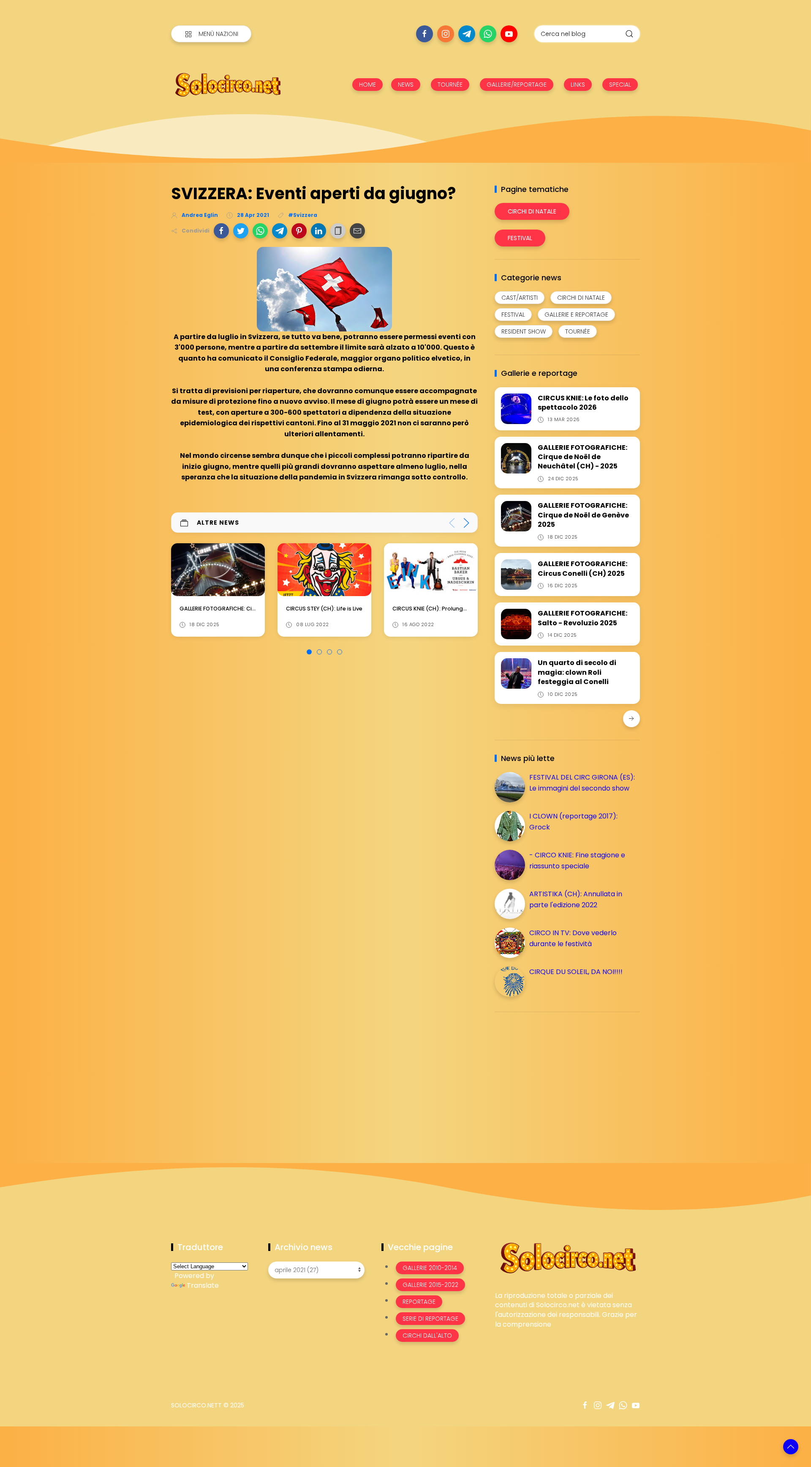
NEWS (406, 84)
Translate (203, 1285)
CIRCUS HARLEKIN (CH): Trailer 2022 (439, 608)
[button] (221, 230)
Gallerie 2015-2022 (430, 1285)
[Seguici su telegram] (466, 33)
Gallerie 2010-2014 (430, 1268)
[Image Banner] (567, 1257)
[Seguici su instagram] (445, 33)
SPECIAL (620, 84)
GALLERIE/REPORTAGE (517, 84)
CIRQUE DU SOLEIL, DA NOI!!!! (576, 972)
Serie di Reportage (430, 1318)
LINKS (578, 84)
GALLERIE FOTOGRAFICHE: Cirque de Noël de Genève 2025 (583, 515)
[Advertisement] (558, 1077)
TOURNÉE (450, 84)
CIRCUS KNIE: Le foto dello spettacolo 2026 (583, 402)
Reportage (419, 1301)
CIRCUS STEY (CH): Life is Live (218, 608)
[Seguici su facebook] (424, 33)
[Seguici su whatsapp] (487, 33)
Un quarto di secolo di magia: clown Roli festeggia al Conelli (577, 672)
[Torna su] (790, 1446)
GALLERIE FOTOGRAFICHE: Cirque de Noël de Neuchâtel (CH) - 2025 (582, 457)
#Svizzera (302, 215)
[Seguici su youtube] (509, 33)
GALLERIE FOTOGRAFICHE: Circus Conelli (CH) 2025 (582, 568)
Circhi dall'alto (427, 1335)
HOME (367, 84)
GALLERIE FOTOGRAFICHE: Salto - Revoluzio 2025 (582, 617)
